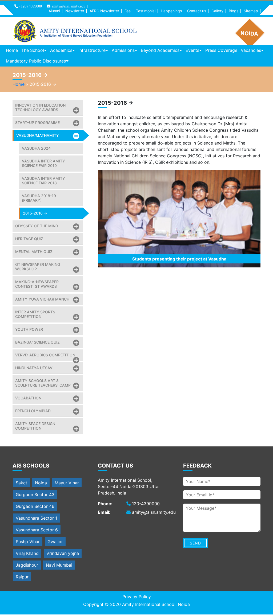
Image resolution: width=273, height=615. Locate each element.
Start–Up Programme (37, 122)
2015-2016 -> (35, 213)
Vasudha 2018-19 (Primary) (39, 198)
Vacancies (251, 50)
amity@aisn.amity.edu (68, 6)
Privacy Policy (136, 596)
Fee (128, 11)
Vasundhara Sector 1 (36, 518)
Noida (41, 482)
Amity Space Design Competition (35, 425)
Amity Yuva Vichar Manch (42, 299)
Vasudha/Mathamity (37, 135)
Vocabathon (28, 398)
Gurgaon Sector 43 (35, 494)
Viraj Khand (27, 553)
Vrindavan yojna (62, 553)
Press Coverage (221, 50)
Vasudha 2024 (36, 148)
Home (12, 50)
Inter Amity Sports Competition (35, 314)
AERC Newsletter (104, 11)
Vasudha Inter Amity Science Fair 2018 (43, 180)
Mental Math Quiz (34, 251)
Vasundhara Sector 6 (37, 529)
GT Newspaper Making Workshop (37, 266)
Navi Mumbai (59, 565)
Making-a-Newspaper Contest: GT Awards (37, 284)
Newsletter (74, 11)
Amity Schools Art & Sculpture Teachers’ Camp (43, 382)
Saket (21, 482)
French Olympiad (33, 410)
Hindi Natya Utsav (34, 367)
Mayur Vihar (67, 482)
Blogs (233, 11)
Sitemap (251, 11)
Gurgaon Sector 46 (35, 506)
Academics (61, 50)
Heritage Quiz (29, 238)
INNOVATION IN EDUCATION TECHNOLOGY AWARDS (40, 107)
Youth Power (29, 329)
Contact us (196, 11)
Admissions (123, 50)
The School (32, 50)
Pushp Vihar (28, 541)
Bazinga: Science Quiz (37, 342)
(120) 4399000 (30, 6)
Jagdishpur (27, 565)
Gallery (217, 11)
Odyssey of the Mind (36, 226)
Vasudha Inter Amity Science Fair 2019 (43, 163)
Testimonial (145, 11)
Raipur (22, 576)
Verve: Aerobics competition (45, 355)
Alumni (54, 11)
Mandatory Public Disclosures (36, 61)
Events (192, 50)
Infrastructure (92, 50)
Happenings (171, 11)
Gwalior (55, 541)
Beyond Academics (160, 50)
